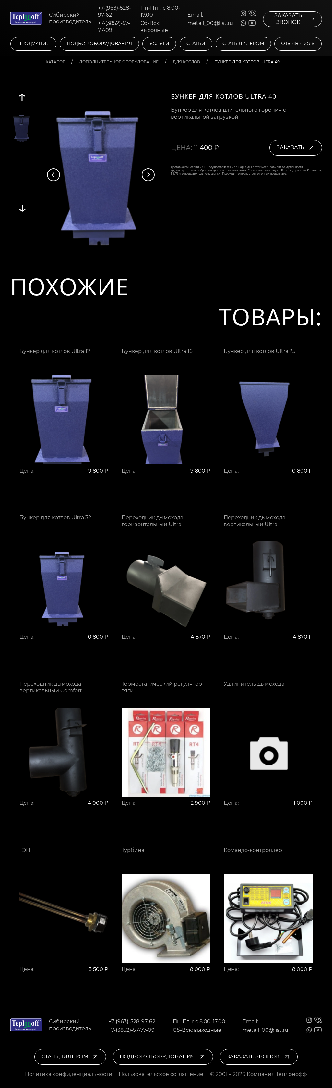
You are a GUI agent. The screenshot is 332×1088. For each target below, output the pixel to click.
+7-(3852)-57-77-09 (114, 26)
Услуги (159, 43)
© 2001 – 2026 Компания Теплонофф (258, 1074)
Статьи (195, 43)
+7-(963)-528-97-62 (114, 11)
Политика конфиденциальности (68, 1074)
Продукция (34, 43)
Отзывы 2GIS (297, 43)
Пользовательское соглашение (161, 1074)
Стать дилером (243, 43)
